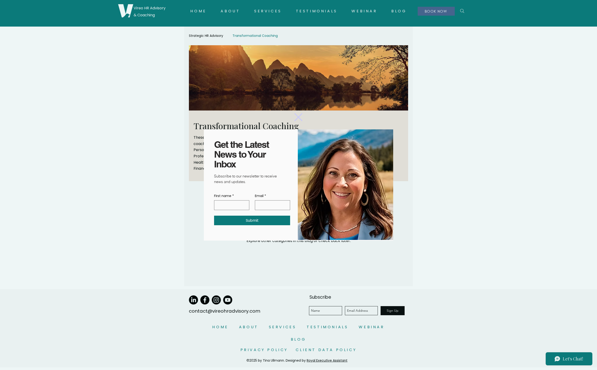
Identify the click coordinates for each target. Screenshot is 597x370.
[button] (298, 117)
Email (260, 196)
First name (224, 196)
